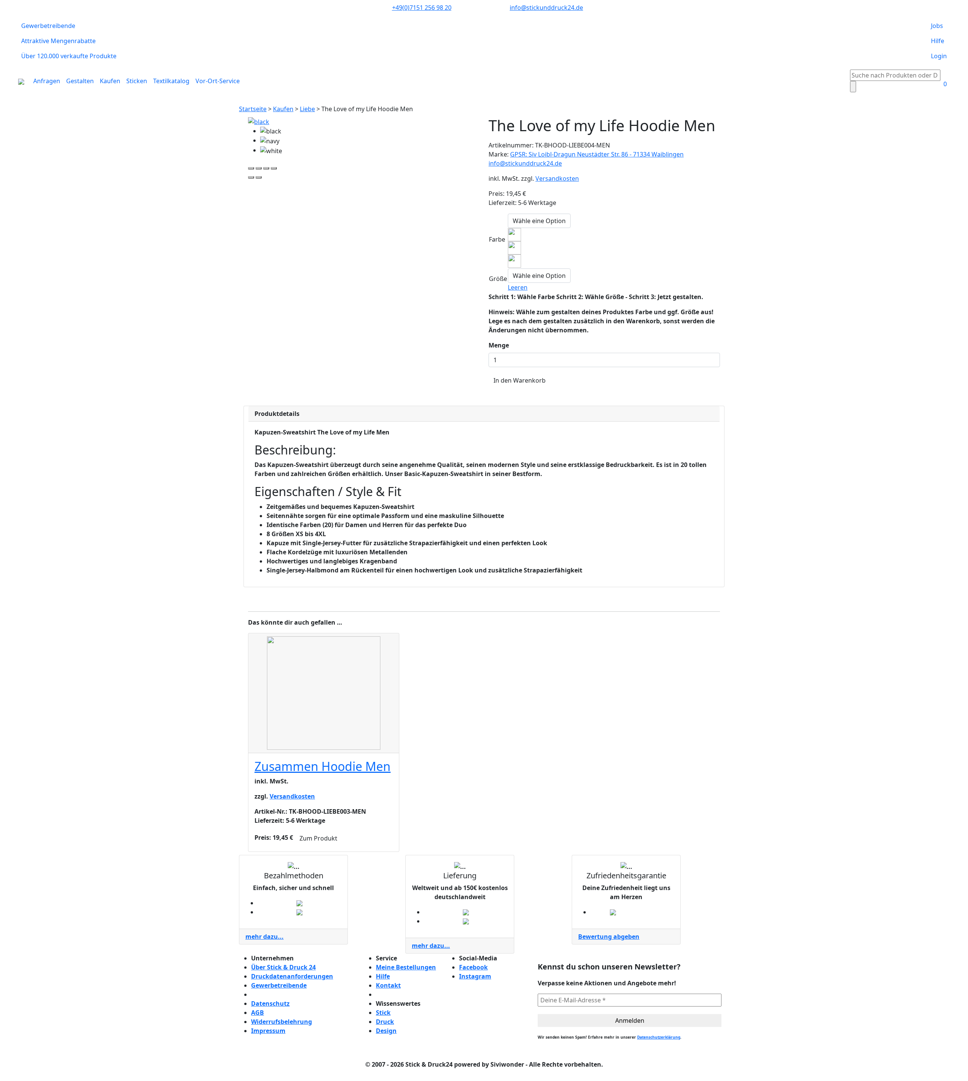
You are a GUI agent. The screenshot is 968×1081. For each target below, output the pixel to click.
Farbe (497, 239)
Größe (498, 279)
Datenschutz (270, 1003)
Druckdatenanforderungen (292, 976)
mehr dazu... (264, 936)
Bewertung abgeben (608, 936)
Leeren (517, 287)
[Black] (514, 234)
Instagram (475, 976)
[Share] (259, 168)
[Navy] (514, 247)
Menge (499, 345)
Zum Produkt (318, 838)
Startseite (253, 109)
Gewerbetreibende (48, 26)
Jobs (937, 26)
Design (386, 1031)
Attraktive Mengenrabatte (58, 41)
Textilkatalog (171, 81)
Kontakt (388, 985)
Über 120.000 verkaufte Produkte (68, 56)
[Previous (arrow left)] (251, 177)
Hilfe (937, 41)
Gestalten (80, 81)
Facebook (473, 967)
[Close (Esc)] (251, 168)
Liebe (307, 109)
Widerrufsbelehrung (281, 1021)
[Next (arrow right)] (259, 177)
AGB (257, 1012)
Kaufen (110, 81)
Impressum (268, 1031)
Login (939, 56)
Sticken (136, 81)
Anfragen (46, 81)
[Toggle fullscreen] (266, 168)
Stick (383, 1012)
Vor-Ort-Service (217, 81)
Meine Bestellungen (406, 967)
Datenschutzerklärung (658, 1037)
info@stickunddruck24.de (546, 7)
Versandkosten (557, 178)
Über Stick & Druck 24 (283, 967)
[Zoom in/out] (274, 168)
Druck (385, 1021)
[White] (514, 260)
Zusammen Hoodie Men (322, 766)
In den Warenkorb (519, 380)
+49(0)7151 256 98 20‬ (421, 7)
